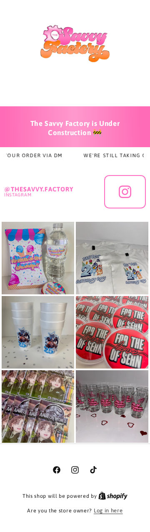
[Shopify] (113, 496)
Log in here (108, 510)
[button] (75, 90)
